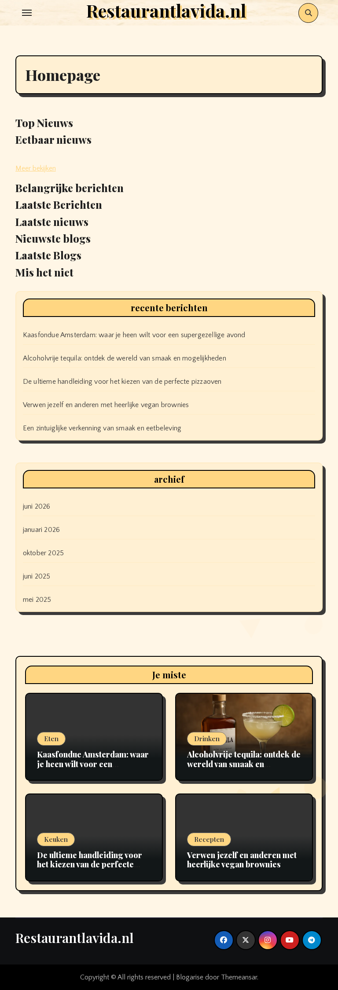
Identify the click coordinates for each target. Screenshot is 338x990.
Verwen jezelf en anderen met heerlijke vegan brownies (106, 405)
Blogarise (189, 977)
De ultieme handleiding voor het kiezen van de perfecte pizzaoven (122, 382)
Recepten (209, 839)
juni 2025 (37, 576)
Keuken (56, 839)
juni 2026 (37, 506)
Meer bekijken (35, 168)
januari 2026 (41, 530)
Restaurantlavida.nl (74, 937)
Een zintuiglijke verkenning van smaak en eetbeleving (102, 428)
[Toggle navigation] (27, 12)
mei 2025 (37, 600)
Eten (51, 738)
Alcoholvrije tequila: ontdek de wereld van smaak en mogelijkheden (124, 358)
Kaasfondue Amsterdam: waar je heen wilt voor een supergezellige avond (134, 335)
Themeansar (239, 977)
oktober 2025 (43, 553)
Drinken (207, 738)
